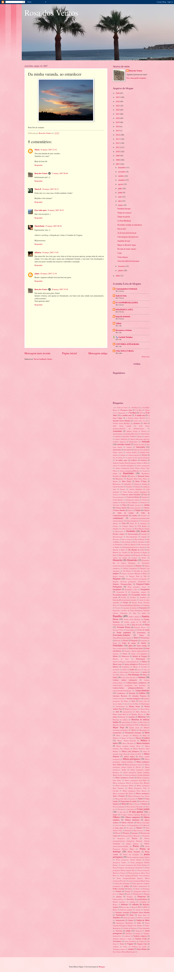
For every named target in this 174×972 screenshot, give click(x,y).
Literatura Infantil (118, 698)
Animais (129, 447)
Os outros (130, 828)
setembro (121, 180)
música (147, 738)
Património (146, 836)
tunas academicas (130, 941)
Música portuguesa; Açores (133, 765)
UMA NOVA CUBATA (125, 351)
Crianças (115, 526)
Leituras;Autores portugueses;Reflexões (128, 688)
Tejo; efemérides (144, 928)
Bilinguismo (119, 479)
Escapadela (117, 589)
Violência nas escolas (139, 947)
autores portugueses (143, 465)
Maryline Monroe (137, 714)
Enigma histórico (119, 576)
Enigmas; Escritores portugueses (136, 579)
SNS (139, 918)
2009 (118, 155)
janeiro (121, 270)
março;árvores (127, 712)
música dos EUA (135, 754)
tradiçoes (127, 936)
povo (114, 894)
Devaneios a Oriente (124, 330)
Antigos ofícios (118, 452)
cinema (147, 505)
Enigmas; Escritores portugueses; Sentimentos (129, 582)
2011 (118, 147)
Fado (134, 613)
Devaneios (116, 539)
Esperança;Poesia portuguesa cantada (124, 600)
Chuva (124, 505)
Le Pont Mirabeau (124, 220)
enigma (115, 573)
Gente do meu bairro (136, 648)
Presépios (130, 897)
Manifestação (145, 704)
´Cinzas (147, 410)
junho (120, 192)
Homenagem (140, 659)
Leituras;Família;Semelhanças (122, 691)
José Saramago (134, 674)
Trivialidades (117, 941)
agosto (120, 184)
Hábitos (115, 656)
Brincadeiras (117, 484)
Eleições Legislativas (130, 568)
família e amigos (134, 617)
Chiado (123, 502)
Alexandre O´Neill (128, 436)
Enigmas (117, 578)
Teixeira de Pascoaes (129, 928)
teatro (139, 923)
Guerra (124, 654)
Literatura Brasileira (120, 696)
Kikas (145, 675)
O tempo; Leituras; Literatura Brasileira (134, 815)
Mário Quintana (141, 712)
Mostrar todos (146, 357)
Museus (138, 738)
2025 (118, 97)
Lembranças (121, 693)
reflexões (135, 904)
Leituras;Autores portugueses (136, 683)
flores (136, 637)
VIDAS (118, 323)
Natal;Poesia (143, 801)
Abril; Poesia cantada (122, 426)
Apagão (123, 455)
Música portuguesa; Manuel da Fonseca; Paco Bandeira (131, 783)
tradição (137, 933)
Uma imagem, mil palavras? (128, 236)
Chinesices (144, 502)
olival (117, 825)
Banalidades (128, 473)
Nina (130, 804)
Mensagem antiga (97, 353)
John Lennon (124, 672)
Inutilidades (125, 667)
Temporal (139, 931)
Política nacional (118, 889)
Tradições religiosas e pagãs (122, 939)
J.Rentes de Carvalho (140, 667)
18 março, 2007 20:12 (50, 189)
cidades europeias (135, 505)
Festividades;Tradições (121, 635)
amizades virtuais (123, 444)
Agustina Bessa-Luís (131, 434)
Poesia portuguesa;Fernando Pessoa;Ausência (135, 876)
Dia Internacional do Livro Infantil (133, 547)
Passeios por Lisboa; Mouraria (130, 836)
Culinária (116, 529)
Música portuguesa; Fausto (124, 777)
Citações (147, 510)
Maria (37, 149)
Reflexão (124, 904)
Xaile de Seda (121, 295)
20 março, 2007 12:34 (48, 273)
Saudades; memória (122, 912)
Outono (139, 827)
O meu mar (122, 812)
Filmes (141, 635)
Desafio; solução (119, 534)
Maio (136, 704)
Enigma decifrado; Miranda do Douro (134, 573)
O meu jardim (143, 809)
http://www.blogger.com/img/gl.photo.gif (126, 662)
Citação (138, 510)
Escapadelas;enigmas (120, 595)
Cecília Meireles (118, 500)
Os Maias (144, 825)
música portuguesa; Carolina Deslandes (137, 775)
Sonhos (130, 920)
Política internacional (140, 886)
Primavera (142, 896)
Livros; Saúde (117, 704)
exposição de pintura (129, 608)
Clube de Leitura (126, 513)
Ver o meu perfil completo (136, 78)
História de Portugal (140, 656)
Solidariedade (120, 920)
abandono (136, 423)
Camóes (137, 487)
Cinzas (130, 510)
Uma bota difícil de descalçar (128, 261)
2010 (118, 151)
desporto (144, 537)
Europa (125, 602)
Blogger (102, 966)
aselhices (134, 460)
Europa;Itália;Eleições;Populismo (130, 605)
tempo (128, 930)
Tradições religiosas (140, 936)
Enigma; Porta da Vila (137, 576)
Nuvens (120, 809)
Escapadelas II (122, 592)
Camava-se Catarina (140, 484)
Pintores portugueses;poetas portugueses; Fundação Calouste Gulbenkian (131, 841)
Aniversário (140, 447)
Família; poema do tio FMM (135, 622)
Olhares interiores (132, 820)
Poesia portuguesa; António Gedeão (128, 860)
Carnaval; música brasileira (131, 494)
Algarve (147, 436)
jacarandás (116, 669)
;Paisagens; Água (126, 410)
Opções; (124, 825)
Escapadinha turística (139, 595)
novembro (122, 171)
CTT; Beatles (142, 526)
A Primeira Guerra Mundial (135, 418)
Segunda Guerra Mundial (141, 912)
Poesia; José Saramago (122, 883)
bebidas (132, 476)
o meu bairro (130, 809)
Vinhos (125, 947)
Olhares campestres (132, 817)
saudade (137, 910)
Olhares (116, 817)
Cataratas (144, 497)
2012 (118, 143)
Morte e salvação (122, 735)
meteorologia (126, 722)
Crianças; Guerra (128, 526)
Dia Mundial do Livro (136, 550)
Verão (122, 944)
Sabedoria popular (126, 910)
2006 (118, 275)
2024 (118, 101)
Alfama (139, 436)
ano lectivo (127, 450)
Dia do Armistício (139, 542)
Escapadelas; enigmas (139, 592)
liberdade (132, 693)
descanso (144, 534)
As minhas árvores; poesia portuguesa (137, 458)
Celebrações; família (132, 500)
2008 (118, 160)
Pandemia (128, 830)
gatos (131, 645)
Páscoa (117, 833)
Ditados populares (124, 555)
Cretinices (143, 523)
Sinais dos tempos (129, 918)
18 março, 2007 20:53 (55, 210)
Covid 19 (133, 523)
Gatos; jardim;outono (119, 648)
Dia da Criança (127, 539)
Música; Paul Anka (121, 799)
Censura (144, 500)
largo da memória (123, 316)
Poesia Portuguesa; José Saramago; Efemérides (128, 868)
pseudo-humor (142, 899)
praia (128, 894)
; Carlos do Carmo (122, 407)
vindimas (116, 947)
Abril (145, 423)
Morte (147, 732)
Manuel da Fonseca (131, 709)
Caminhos (129, 487)
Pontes (138, 889)
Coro (124, 523)
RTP (139, 907)
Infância (115, 667)
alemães (117, 436)
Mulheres (116, 738)
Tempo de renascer (124, 212)
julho (120, 188)
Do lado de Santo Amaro (126, 249)
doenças (134, 558)
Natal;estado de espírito (129, 801)
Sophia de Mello (143, 920)
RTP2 (145, 907)
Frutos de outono (129, 643)
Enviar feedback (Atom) (43, 359)
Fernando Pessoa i (140, 627)
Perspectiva (121, 838)
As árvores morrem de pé (126, 232)
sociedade (146, 918)
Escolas (123, 597)
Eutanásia (147, 605)
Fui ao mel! (121, 228)
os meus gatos (118, 828)
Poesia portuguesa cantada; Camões (138, 857)
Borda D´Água (141, 481)
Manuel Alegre (134, 706)
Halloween (125, 656)
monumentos (117, 733)
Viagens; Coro (142, 944)
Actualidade (117, 431)
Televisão (119, 931)
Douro (144, 558)
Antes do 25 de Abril (140, 450)
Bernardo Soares (144, 476)
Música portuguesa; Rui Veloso (123, 793)
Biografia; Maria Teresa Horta (137, 479)
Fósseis (125, 640)
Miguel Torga (118, 727)
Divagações (137, 555)
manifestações (120, 706)
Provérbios (130, 899)
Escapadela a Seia (131, 589)
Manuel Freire (145, 709)
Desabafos (130, 531)
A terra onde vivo (139, 421)
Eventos (117, 608)
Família (117, 616)
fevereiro (121, 266)
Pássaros (126, 833)
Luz (131, 704)
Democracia (119, 531)
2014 (118, 134)
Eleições (139, 566)
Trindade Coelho (141, 939)
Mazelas (122, 717)
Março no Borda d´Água (126, 245)
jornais (145, 672)
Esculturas (143, 597)
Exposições (143, 608)
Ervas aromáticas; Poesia (137, 587)
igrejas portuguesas (131, 664)
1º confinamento (120, 413)
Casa (145, 494)
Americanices (133, 442)
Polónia (130, 889)
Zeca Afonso (142, 949)
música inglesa (129, 756)
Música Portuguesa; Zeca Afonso (139, 796)
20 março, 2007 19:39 (60, 289)
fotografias (144, 640)
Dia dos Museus (130, 544)
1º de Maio (132, 412)
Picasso (134, 838)
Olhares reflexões (127, 822)
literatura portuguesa (134, 698)
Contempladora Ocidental (126, 288)
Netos (124, 803)
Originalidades (134, 825)
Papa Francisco (138, 830)
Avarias (144, 471)
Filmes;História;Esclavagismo (122, 638)
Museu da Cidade (127, 738)
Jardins (132, 669)
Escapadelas (145, 589)
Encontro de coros (140, 571)
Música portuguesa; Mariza (124, 785)
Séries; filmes (142, 915)
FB (128, 625)
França (115, 643)
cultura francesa (127, 529)
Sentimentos (120, 915)
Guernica (116, 654)
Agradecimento (117, 434)
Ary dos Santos (118, 458)
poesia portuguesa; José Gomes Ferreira (134, 865)
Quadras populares (119, 902)
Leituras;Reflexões (143, 690)
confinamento (118, 518)
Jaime (37, 273)
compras (134, 515)
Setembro (116, 917)
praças (121, 894)
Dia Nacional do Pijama (139, 552)
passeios (135, 833)
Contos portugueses (132, 521)
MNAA (133, 730)
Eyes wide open (41, 210)
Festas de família (144, 630)
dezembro (122, 167)
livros (133, 701)
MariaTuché (39, 226)
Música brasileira (143, 743)
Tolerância (128, 933)
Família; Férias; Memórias (132, 619)
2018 (118, 126)
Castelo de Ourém (133, 497)
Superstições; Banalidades (124, 923)
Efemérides (132, 560)
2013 (118, 139)
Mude (144, 735)
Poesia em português (131, 854)
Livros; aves (143, 701)
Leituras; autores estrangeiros (125, 680)
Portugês (127, 891)
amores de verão (139, 444)
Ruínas (115, 910)
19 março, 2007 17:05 (50, 252)
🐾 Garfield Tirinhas (124, 337)
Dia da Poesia (126, 542)
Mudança (136, 735)
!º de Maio (138, 410)
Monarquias (143, 730)
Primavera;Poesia (118, 899)
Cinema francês (121, 508)
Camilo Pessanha (118, 487)
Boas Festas (126, 481)
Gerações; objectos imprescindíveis (136, 651)
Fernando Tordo (118, 630)
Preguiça (147, 894)
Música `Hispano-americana (126, 741)
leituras (141, 677)
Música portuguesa (131, 758)
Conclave (144, 515)
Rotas (133, 907)
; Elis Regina (135, 407)
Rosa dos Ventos (51, 12)
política (126, 886)
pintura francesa (132, 844)
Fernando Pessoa (123, 627)
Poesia (136, 846)
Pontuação (146, 889)
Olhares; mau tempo (143, 823)
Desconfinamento (131, 537)
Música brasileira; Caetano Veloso (128, 746)
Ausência (143, 460)
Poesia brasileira (134, 852)
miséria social (134, 727)
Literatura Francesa (139, 696)
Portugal (118, 891)
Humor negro (117, 664)
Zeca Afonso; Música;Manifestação (124, 952)
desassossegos (133, 534)
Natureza (116, 804)
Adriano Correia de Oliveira (136, 431)
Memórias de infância (120, 720)
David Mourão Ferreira (142, 529)
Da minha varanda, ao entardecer (129, 224)
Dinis (114, 555)
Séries (132, 915)
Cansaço (122, 489)
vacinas (141, 941)
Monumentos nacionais (133, 733)
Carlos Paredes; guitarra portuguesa (135, 492)
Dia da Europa (139, 539)
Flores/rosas (145, 638)
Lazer (115, 677)
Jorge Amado (135, 672)
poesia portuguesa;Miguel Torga (139, 881)
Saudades (147, 910)
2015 (118, 130)
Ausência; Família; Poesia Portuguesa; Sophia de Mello (130, 463)
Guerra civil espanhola (139, 654)
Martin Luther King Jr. (120, 714)
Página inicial (69, 353)
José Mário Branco (119, 675)
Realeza (115, 905)
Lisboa (142, 692)
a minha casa (126, 415)
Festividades (141, 632)
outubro (121, 176)
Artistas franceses (133, 455)
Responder (39, 165)
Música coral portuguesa (130, 751)
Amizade (146, 441)
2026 (118, 93)
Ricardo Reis (125, 907)
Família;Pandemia (118, 625)
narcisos (132, 799)
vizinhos (131, 949)
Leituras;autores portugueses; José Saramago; (129, 685)
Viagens (130, 943)
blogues (115, 481)
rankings (132, 902)
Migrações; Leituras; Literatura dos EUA (125, 725)
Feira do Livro (137, 625)
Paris (148, 830)
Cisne (119, 253)
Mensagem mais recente (37, 353)
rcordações (143, 902)
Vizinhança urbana (119, 949)
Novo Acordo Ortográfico (135, 807)
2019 (118, 122)
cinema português (135, 508)
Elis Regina (127, 571)
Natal (140, 798)
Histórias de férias (121, 659)
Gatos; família (142, 646)
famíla (144, 613)
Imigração (144, 664)
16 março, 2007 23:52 (48, 149)
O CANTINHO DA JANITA (127, 302)
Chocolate (116, 505)
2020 (118, 118)
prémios (119, 896)
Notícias (144, 804)
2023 (118, 105)
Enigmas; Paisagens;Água (122, 584)
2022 (118, 109)
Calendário (127, 484)
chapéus (115, 502)
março (120, 205)
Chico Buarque (133, 502)
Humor (144, 661)
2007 (118, 164)
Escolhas (133, 597)
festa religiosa (130, 630)
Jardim (124, 669)
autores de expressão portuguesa (123, 465)
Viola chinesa (122, 257)
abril (120, 201)
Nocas (137, 804)
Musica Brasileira (127, 743)
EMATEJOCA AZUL (124, 309)
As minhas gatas (121, 460)
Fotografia (134, 640)
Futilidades (118, 645)
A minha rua (140, 415)
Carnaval (115, 494)
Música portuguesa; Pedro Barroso (135, 791)
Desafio (144, 531)
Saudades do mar (123, 241)
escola (115, 597)
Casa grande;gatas (118, 497)
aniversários (117, 450)
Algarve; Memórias (121, 439)
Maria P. (38, 189)
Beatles (124, 476)
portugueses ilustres (140, 891)
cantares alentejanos (135, 489)
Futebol (143, 643)
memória (132, 717)
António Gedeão (131, 452)
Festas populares (124, 632)
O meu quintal (136, 811)
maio (120, 196)
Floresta (117, 640)
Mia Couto (143, 722)
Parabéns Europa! (124, 208)
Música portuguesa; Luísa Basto (136, 780)
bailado (115, 473)
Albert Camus (145, 434)
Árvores (144, 455)
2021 (118, 114)
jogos (139, 669)
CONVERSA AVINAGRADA (127, 344)
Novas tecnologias (118, 807)
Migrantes (144, 725)
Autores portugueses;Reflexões (129, 471)
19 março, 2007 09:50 (53, 226)
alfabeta (38, 252)
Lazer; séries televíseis (128, 677)
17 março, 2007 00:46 (60, 173)
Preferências (137, 894)
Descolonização (118, 537)
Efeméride (117, 560)
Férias (147, 624)
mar (117, 711)
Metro (135, 722)
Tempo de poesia (123, 216)
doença (124, 558)
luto (126, 704)
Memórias (142, 716)
